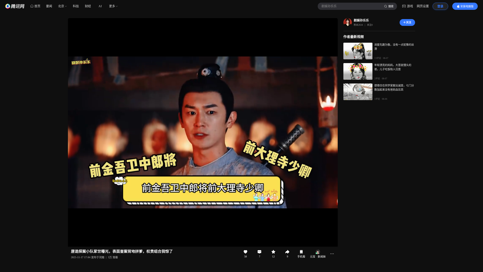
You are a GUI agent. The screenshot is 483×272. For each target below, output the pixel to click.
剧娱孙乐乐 (361, 20)
